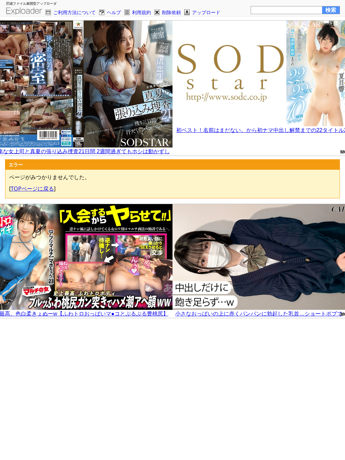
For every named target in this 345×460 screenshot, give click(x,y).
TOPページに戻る (32, 188)
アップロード (206, 12)
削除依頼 (171, 12)
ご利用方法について (74, 12)
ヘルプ (114, 12)
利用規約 (141, 12)
